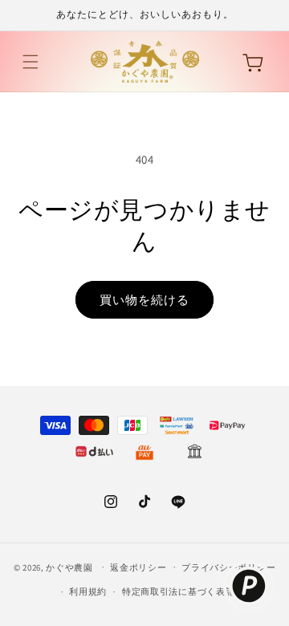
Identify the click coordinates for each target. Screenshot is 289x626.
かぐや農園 (69, 566)
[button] (30, 62)
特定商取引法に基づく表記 (178, 591)
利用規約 (88, 591)
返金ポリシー (138, 567)
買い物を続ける (144, 299)
